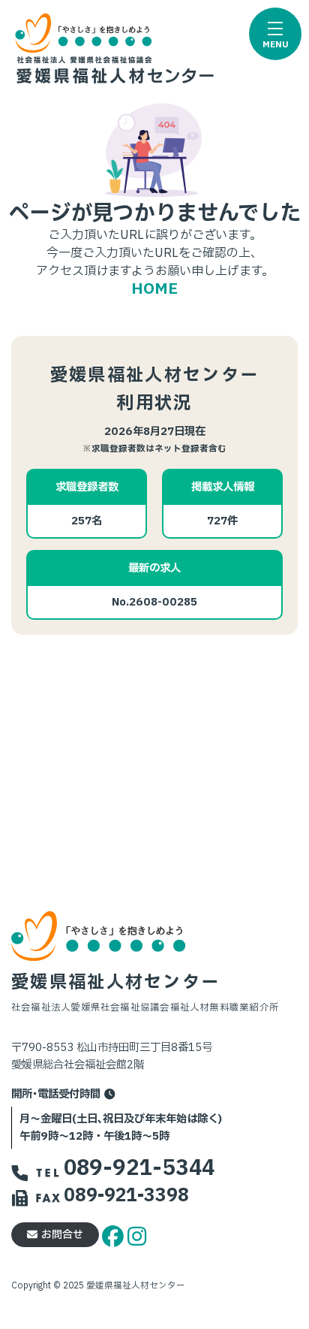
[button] (275, 34)
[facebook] (115, 1234)
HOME (154, 289)
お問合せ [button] (62, 1235)
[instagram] (137, 1234)
